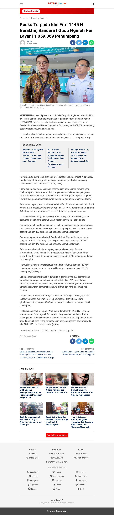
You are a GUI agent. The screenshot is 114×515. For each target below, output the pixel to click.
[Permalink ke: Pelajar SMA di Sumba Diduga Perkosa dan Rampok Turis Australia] (56, 379)
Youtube (82, 485)
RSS (82, 489)
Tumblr (34, 476)
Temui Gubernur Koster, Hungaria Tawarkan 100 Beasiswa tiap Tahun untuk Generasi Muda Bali (82, 422)
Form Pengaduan (80, 458)
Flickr (58, 489)
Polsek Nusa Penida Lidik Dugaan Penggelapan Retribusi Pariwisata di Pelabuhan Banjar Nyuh (31, 392)
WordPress (82, 476)
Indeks (32, 450)
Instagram (34, 480)
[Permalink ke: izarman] (22, 42)
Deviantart (82, 480)
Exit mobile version (57, 511)
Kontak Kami (57, 458)
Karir (80, 450)
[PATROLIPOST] (57, 4)
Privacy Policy (56, 454)
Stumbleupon (58, 476)
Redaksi (32, 454)
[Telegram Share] (85, 42)
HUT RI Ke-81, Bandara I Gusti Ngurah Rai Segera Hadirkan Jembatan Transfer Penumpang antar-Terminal (56, 158)
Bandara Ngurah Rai (30, 330)
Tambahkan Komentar (57, 435)
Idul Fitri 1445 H (49, 330)
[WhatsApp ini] (91, 42)
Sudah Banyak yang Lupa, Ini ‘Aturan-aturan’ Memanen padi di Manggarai (78, 352)
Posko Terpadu (66, 330)
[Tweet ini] (79, 42)
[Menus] (21, 4)
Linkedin (58, 480)
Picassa (34, 489)
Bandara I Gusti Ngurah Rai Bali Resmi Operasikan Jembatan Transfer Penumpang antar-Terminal (33, 155)
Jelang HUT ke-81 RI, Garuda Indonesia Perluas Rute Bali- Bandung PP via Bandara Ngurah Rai (80, 155)
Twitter (58, 472)
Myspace (34, 485)
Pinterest (82, 472)
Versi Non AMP (57, 500)
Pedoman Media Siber (56, 462)
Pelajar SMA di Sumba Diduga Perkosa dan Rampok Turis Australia (56, 390)
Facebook (34, 472)
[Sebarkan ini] (72, 42)
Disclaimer (80, 454)
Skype (58, 485)
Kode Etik (56, 450)
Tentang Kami (32, 458)
